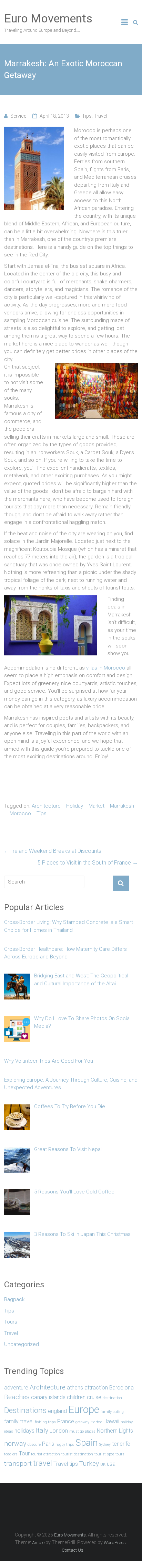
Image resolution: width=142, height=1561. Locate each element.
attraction (96, 1387)
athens (75, 1387)
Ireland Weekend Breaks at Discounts (52, 851)
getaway (82, 1422)
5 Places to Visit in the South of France (88, 862)
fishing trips (45, 1422)
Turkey (89, 1463)
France (65, 1421)
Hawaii (111, 1421)
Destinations (25, 1410)
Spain (86, 1442)
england (57, 1411)
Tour (24, 1453)
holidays (24, 1430)
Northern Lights (115, 1430)
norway (15, 1443)
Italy (42, 1430)
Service (18, 116)
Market (96, 806)
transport (18, 1463)
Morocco (20, 813)
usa (111, 1464)
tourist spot (104, 1454)
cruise (94, 1397)
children (76, 1397)
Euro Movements (48, 18)
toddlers (11, 1454)
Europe (83, 1409)
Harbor (96, 1422)
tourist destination (77, 1454)
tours (119, 1454)
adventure (16, 1387)
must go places (82, 1431)
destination (112, 1398)
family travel (18, 1421)
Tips (87, 116)
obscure (34, 1444)
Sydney (105, 1444)
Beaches (17, 1397)
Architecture (46, 806)
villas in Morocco (105, 668)
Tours (10, 1322)
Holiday (74, 806)
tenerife (121, 1444)
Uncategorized (21, 1344)
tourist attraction (45, 1454)
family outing (112, 1411)
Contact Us (72, 1550)
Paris (48, 1444)
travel (42, 1462)
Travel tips (65, 1464)
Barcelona (121, 1387)
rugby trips (64, 1444)
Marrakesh (122, 806)
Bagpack (14, 1299)
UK (102, 1464)
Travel (100, 116)
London (59, 1430)
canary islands (48, 1397)
